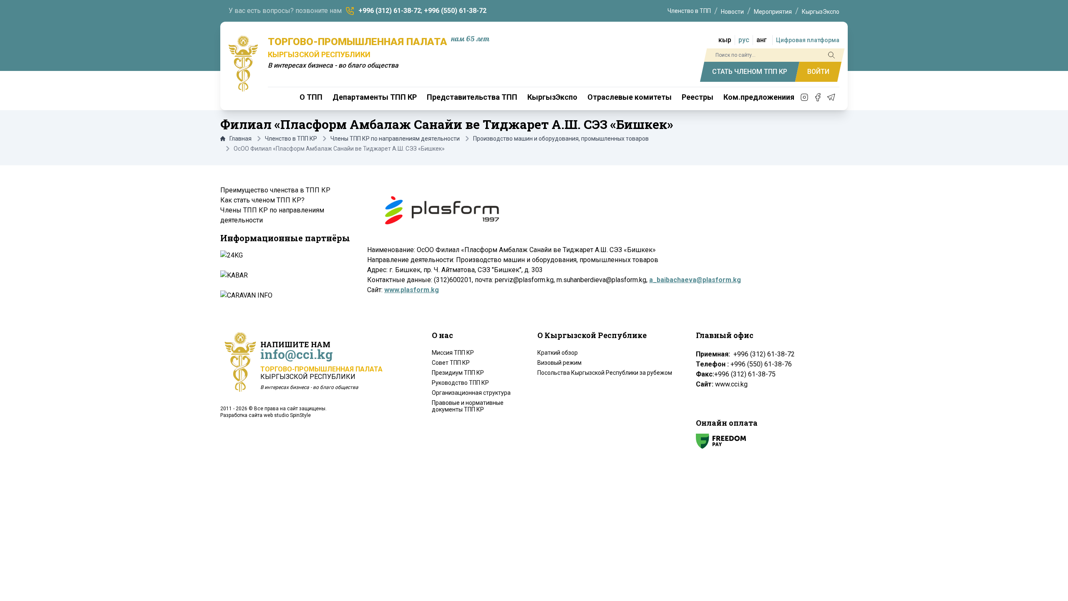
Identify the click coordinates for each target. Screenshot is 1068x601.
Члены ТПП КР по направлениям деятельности (395, 138)
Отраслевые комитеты (629, 97)
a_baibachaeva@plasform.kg (695, 280)
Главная (240, 138)
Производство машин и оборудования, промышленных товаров (561, 138)
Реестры (697, 97)
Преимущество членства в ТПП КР (275, 190)
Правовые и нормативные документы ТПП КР (468, 406)
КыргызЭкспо (820, 11)
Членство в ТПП (689, 11)
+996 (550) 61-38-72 (455, 11)
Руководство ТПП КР (460, 382)
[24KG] (284, 255)
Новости (732, 11)
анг (761, 40)
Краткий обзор (557, 352)
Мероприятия (773, 11)
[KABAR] (284, 275)
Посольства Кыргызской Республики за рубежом (604, 372)
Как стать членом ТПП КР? (262, 200)
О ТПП (311, 97)
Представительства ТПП (472, 97)
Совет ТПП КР (451, 362)
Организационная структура (471, 392)
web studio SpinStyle (287, 415)
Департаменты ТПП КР (374, 97)
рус (743, 40)
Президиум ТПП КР (458, 372)
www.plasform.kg (411, 290)
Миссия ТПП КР (453, 352)
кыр (724, 40)
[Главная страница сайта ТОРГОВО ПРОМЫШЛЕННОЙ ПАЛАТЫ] (243, 63)
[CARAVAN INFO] (284, 295)
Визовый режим (559, 362)
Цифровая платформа (807, 40)
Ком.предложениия (758, 97)
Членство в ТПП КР (291, 138)
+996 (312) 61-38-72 (389, 11)
